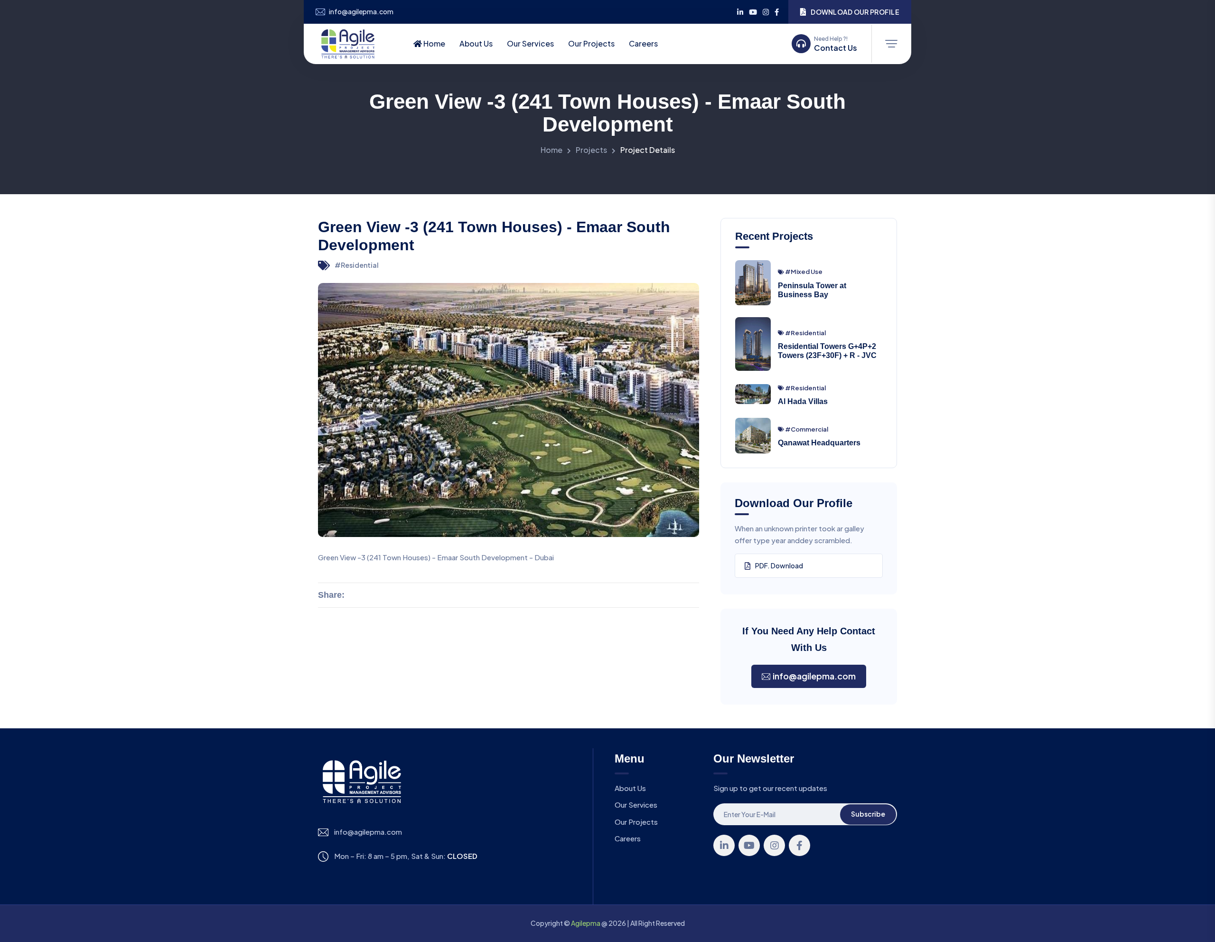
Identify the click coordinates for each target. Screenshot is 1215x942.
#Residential (357, 265)
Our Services (530, 43)
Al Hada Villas (803, 401)
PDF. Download (779, 565)
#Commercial (806, 429)
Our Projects (591, 43)
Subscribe (868, 814)
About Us (476, 43)
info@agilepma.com (361, 12)
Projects (591, 150)
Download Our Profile (855, 12)
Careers (643, 43)
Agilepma (585, 923)
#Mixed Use (803, 271)
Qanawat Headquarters (819, 443)
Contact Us (835, 48)
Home (433, 43)
